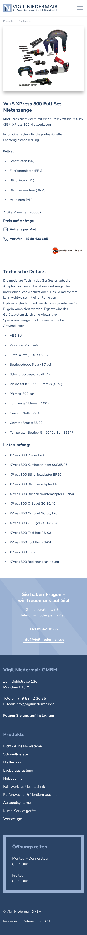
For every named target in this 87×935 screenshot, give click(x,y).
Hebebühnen (14, 778)
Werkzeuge (12, 818)
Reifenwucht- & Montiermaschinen (31, 794)
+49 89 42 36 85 (43, 628)
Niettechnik (25, 21)
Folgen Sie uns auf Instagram (28, 715)
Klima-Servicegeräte (20, 810)
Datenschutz (32, 921)
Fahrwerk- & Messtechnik (24, 786)
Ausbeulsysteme (17, 802)
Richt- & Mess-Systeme (22, 746)
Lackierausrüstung (18, 770)
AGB (47, 921)
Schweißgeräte (15, 754)
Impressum (11, 921)
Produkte (8, 21)
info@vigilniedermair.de (43, 639)
